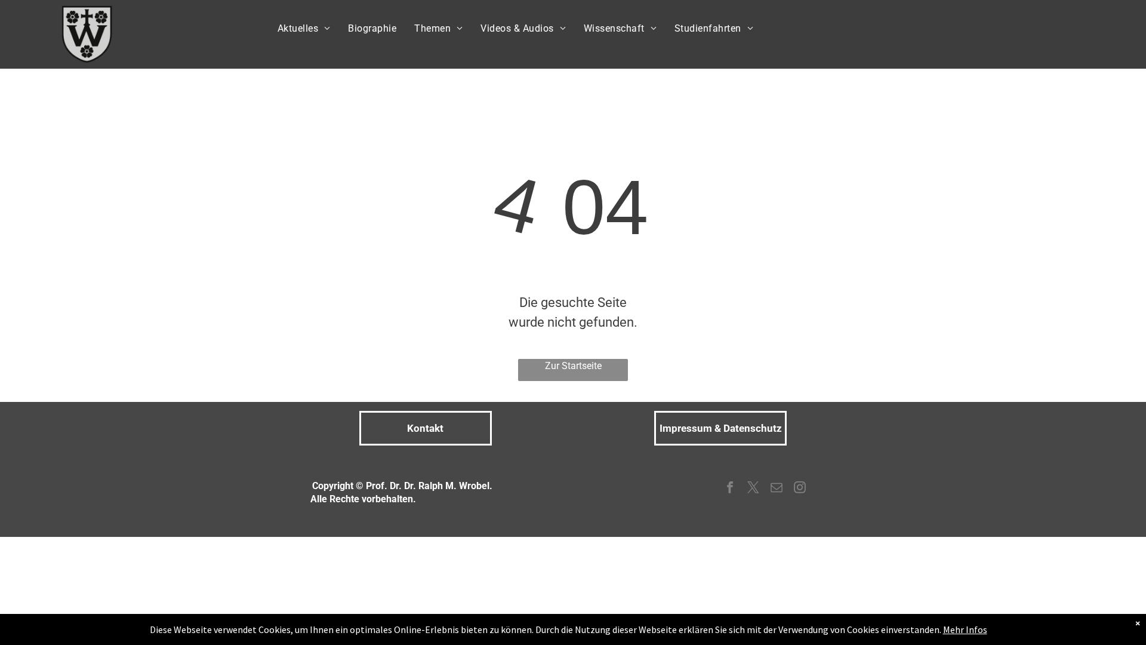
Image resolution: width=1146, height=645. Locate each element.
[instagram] (800, 488)
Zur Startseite (573, 365)
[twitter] (753, 488)
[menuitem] (304, 28)
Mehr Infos (965, 629)
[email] (776, 488)
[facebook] (730, 488)
